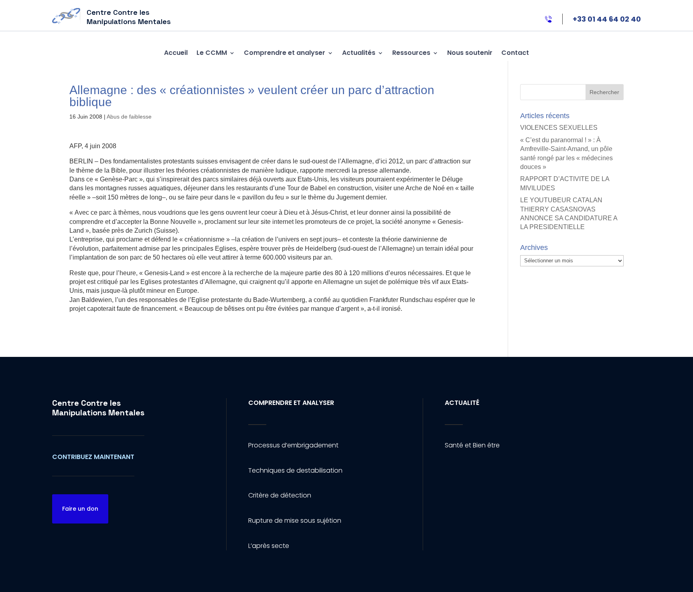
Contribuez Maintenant (93, 456)
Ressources (411, 52)
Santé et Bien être (472, 445)
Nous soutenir (469, 52)
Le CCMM (212, 52)
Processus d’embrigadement (293, 445)
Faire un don (80, 509)
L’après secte (268, 545)
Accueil (176, 52)
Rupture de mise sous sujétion (294, 520)
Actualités (358, 52)
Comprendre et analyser (284, 52)
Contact (515, 52)
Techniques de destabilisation (295, 470)
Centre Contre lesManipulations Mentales (98, 408)
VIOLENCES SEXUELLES (559, 127)
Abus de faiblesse (129, 116)
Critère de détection (279, 495)
